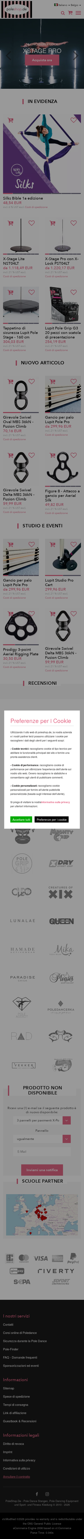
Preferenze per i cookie (52, 819)
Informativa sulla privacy (55, 802)
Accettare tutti (21, 819)
